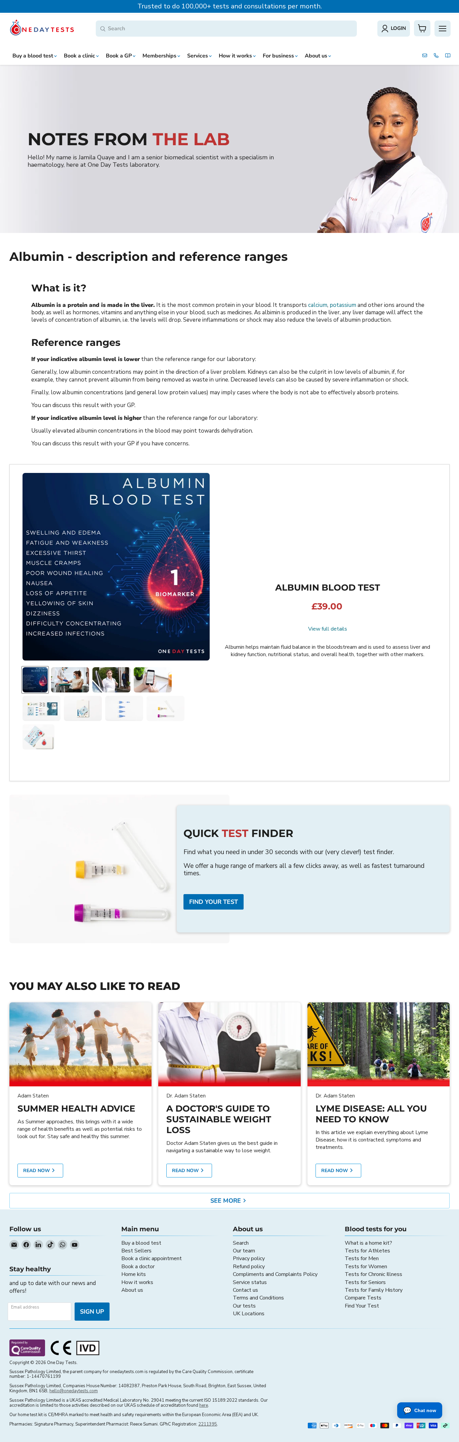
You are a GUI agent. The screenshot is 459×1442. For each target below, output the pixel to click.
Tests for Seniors (365, 1282)
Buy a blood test (141, 1243)
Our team (244, 1250)
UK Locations (248, 1313)
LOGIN (398, 28)
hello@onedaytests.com (73, 1391)
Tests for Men (362, 1258)
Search (241, 1243)
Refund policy (249, 1266)
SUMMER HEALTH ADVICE (76, 1108)
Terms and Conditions (258, 1297)
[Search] (103, 29)
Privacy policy (249, 1258)
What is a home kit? (368, 1243)
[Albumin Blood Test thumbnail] (35, 680)
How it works (137, 1282)
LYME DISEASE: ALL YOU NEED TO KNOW (371, 1114)
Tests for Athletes (367, 1250)
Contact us (245, 1290)
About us (132, 1290)
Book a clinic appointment (151, 1258)
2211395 (207, 1424)
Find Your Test (362, 1306)
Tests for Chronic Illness (373, 1274)
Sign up (92, 1312)
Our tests (244, 1306)
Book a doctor (138, 1266)
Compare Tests (363, 1297)
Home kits (133, 1274)
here (203, 1405)
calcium (317, 305)
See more (226, 1201)
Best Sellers (136, 1250)
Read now (37, 1170)
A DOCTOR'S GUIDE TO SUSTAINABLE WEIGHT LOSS (218, 1119)
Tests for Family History (374, 1290)
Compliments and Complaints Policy (275, 1274)
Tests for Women (366, 1266)
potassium (343, 305)
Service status (250, 1282)
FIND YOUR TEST (213, 902)
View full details (327, 629)
